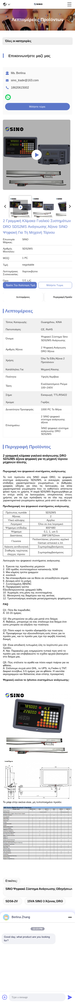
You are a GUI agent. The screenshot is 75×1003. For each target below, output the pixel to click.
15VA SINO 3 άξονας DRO (45, 901)
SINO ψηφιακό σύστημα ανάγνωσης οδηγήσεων (39, 888)
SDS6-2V (11, 901)
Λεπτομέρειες (23, 297)
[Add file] (4, 997)
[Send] (70, 997)
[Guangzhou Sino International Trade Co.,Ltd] (39, 4)
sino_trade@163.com (25, 80)
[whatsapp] (8, 97)
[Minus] (70, 917)
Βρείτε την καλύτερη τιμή (20, 285)
